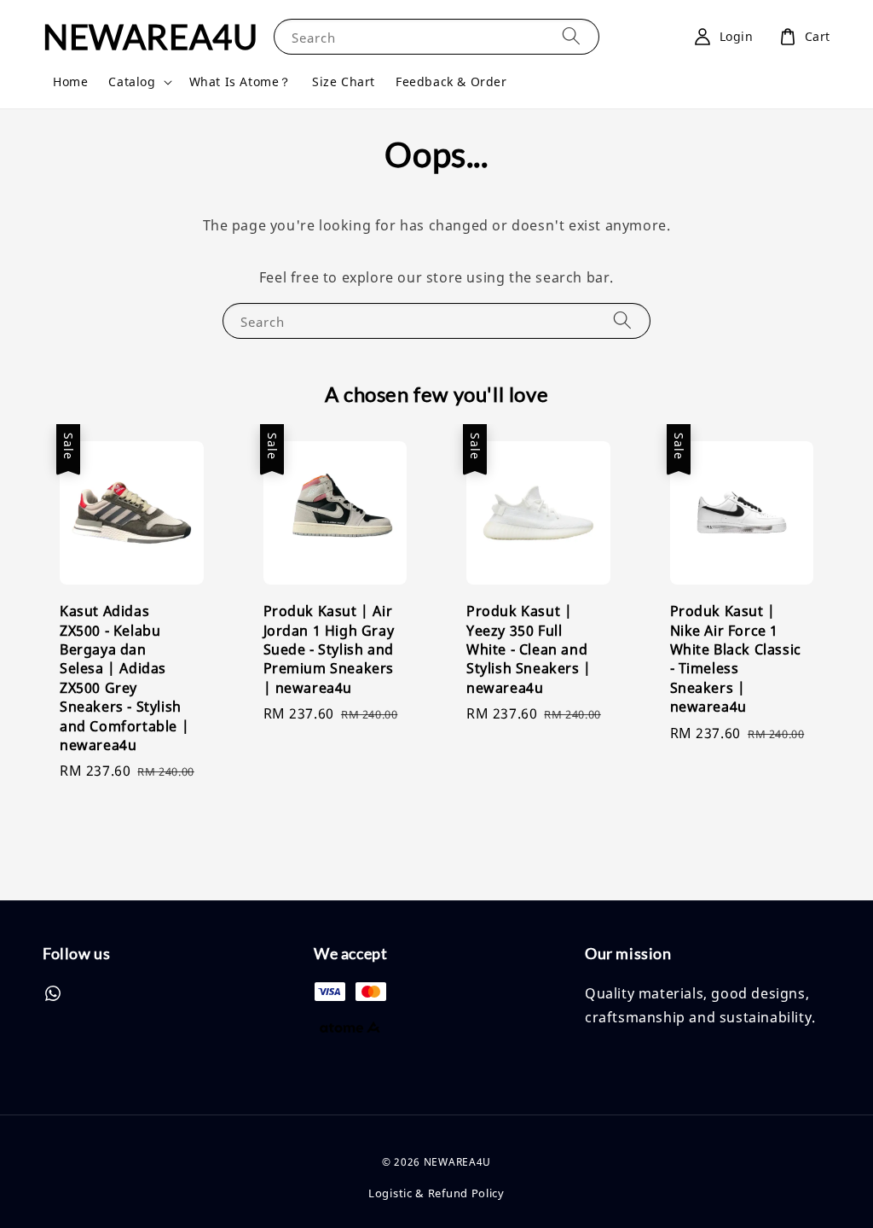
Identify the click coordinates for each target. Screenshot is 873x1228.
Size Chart (343, 81)
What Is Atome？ (240, 81)
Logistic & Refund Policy (436, 1193)
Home (70, 81)
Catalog (131, 82)
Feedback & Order (451, 81)
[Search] (571, 36)
